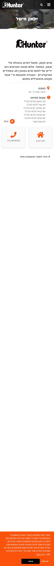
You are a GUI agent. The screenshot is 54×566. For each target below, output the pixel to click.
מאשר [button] (30, 561)
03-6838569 (13, 140)
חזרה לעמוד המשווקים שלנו (34, 156)
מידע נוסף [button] (40, 554)
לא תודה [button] (45, 561)
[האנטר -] (13, 4)
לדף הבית (40, 141)
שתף (6, 121)
